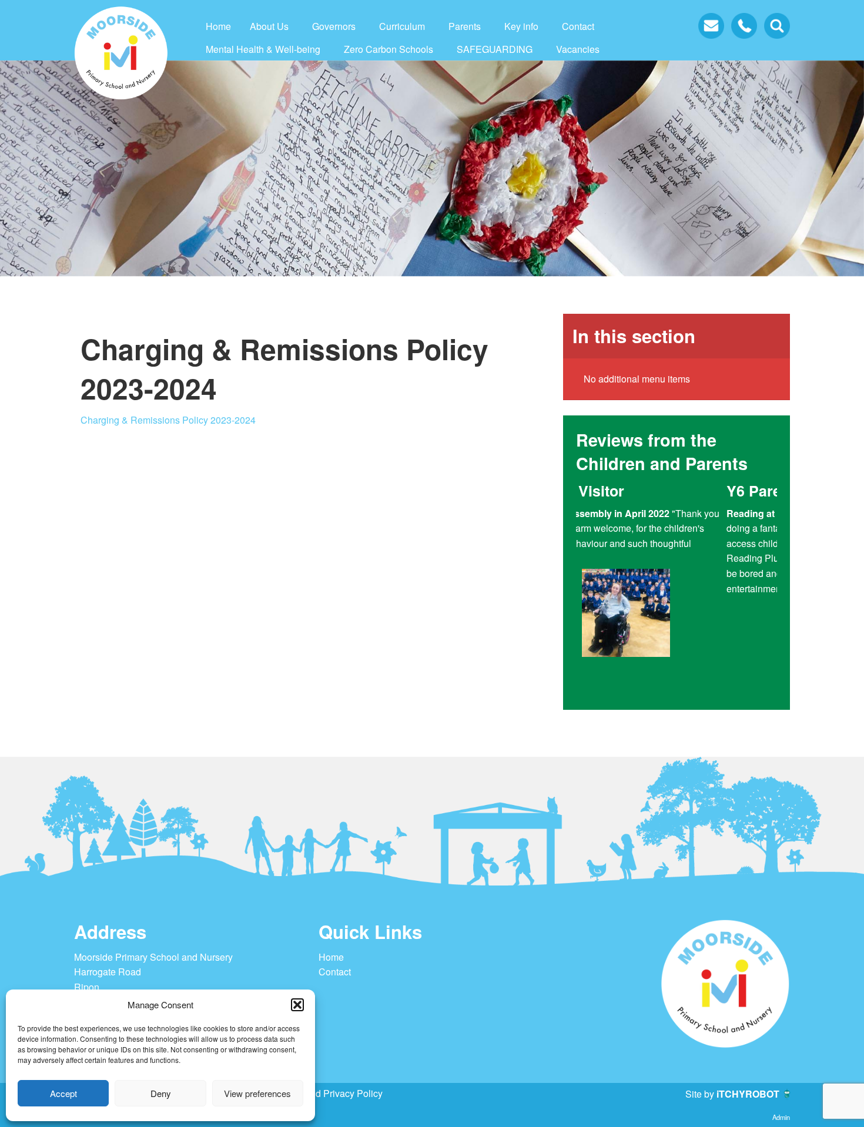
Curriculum (402, 26)
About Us (269, 26)
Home (218, 26)
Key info (521, 26)
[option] (676, 589)
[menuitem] (218, 26)
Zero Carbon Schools (388, 49)
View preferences (257, 1093)
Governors (334, 26)
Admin (781, 1117)
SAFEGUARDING (495, 49)
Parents (464, 26)
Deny (160, 1093)
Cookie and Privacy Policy (328, 1093)
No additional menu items (637, 378)
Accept (63, 1093)
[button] (297, 1005)
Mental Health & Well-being (263, 49)
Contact (578, 26)
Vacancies (578, 49)
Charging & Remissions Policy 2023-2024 (168, 420)
